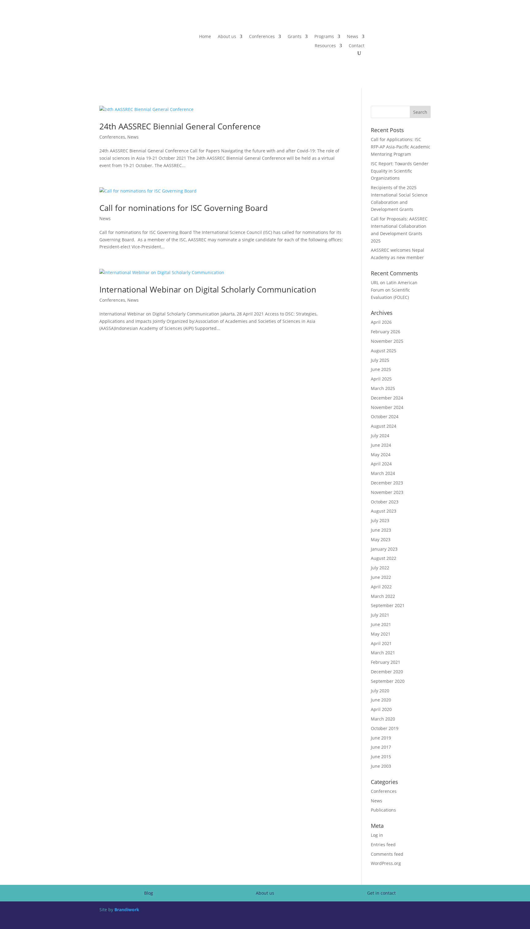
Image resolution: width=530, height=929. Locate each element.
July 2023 (380, 520)
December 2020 (387, 672)
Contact (356, 46)
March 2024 (383, 473)
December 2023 (387, 483)
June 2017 (381, 747)
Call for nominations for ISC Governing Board (183, 207)
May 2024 (380, 454)
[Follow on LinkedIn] (426, 37)
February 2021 (385, 662)
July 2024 (380, 435)
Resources (325, 46)
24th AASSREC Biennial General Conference (180, 126)
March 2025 (383, 388)
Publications (383, 810)
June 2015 (381, 756)
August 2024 (383, 426)
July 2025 (380, 360)
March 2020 (383, 719)
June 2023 (381, 530)
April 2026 (381, 322)
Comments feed (387, 854)
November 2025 (387, 341)
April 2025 (381, 379)
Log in (377, 835)
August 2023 (383, 511)
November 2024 (387, 407)
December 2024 (387, 398)
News (352, 36)
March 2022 (383, 596)
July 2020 (380, 691)
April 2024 (381, 464)
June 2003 (381, 766)
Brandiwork (126, 909)
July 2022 (380, 568)
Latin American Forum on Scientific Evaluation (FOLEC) (394, 290)
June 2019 (381, 738)
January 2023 (384, 549)
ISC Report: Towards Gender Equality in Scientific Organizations (399, 171)
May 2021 (380, 634)
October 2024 (384, 416)
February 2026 (385, 332)
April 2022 (381, 587)
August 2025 (383, 351)
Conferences (262, 36)
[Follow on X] (413, 37)
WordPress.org (386, 863)
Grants (294, 36)
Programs (324, 36)
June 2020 (381, 700)
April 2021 (381, 643)
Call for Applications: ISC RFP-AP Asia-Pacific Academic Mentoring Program (400, 146)
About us (227, 36)
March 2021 (383, 653)
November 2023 (387, 492)
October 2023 (384, 502)
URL (375, 282)
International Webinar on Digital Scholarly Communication (207, 289)
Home (205, 36)
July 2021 (380, 615)
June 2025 (381, 369)
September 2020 (388, 681)
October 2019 (384, 728)
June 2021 (381, 624)
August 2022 (383, 558)
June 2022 (381, 577)
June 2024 (381, 445)
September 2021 (388, 605)
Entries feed (383, 844)
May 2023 (380, 539)
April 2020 (381, 709)
